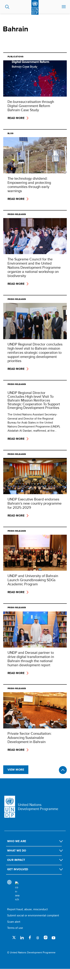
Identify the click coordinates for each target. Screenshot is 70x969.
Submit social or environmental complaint (33, 915)
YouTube (53, 937)
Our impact (16, 860)
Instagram (45, 937)
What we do (16, 850)
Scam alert (13, 922)
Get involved (17, 869)
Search (7, 7)
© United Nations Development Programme (31, 952)
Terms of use (15, 928)
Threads (37, 937)
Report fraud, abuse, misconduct (27, 909)
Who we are (16, 841)
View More (16, 770)
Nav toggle (64, 6)
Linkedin (22, 937)
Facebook (30, 937)
